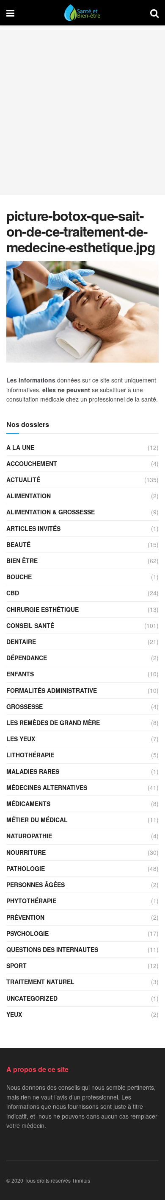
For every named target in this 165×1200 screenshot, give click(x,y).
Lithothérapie (30, 755)
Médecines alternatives (46, 787)
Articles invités (33, 528)
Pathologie (25, 868)
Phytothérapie (31, 900)
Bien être (22, 560)
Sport (16, 965)
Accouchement (31, 463)
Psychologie (27, 933)
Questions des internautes (52, 949)
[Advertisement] (82, 112)
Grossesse (24, 706)
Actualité (23, 479)
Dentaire (21, 641)
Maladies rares (32, 771)
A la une (20, 447)
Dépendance (26, 657)
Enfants (20, 674)
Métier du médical (37, 819)
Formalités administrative (51, 690)
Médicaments (28, 803)
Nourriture (26, 852)
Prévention (25, 917)
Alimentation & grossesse (50, 512)
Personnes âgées (35, 884)
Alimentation (28, 495)
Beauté (18, 544)
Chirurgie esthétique (42, 609)
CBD (12, 593)
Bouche (19, 576)
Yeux (14, 1014)
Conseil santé (30, 625)
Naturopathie (29, 836)
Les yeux (20, 738)
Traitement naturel (40, 981)
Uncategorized (32, 998)
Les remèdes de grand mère (53, 722)
